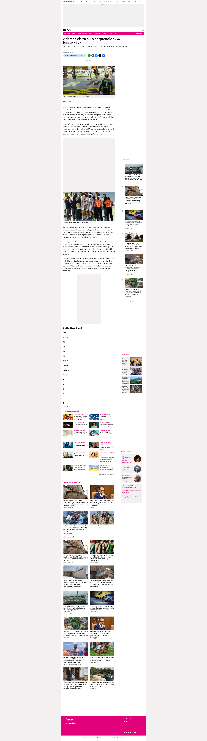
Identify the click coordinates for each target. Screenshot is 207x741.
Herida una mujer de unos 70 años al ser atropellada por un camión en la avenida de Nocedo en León (102, 608)
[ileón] (74, 719)
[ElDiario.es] (137, 33)
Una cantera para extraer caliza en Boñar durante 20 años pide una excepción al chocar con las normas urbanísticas (101, 583)
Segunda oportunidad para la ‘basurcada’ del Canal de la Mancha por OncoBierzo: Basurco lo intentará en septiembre (75, 659)
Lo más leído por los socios (71, 482)
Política (73, 33)
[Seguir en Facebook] (128, 732)
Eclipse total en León (138, 1)
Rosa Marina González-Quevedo (127, 461)
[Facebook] (92, 55)
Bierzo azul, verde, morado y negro (130, 496)
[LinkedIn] (103, 55)
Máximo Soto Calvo (127, 482)
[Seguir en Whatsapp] (139, 732)
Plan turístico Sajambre (85, 1)
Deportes (65, 406)
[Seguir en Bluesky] (124, 732)
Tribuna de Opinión (126, 451)
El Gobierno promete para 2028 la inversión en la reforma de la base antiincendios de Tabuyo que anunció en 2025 (101, 557)
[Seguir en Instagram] (132, 732)
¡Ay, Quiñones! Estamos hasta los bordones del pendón (126, 478)
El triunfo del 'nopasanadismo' (100, 526)
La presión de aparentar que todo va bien (126, 457)
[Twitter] (99, 55)
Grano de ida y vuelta (77, 1)
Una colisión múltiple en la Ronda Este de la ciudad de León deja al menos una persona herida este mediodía (74, 608)
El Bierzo (104, 33)
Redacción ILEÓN (94, 562)
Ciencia (90, 33)
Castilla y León (112, 33)
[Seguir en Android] (124, 721)
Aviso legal (110, 737)
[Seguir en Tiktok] (137, 732)
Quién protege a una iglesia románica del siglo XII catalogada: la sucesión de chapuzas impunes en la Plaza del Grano (75, 503)
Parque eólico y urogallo (101, 1)
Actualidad (67, 33)
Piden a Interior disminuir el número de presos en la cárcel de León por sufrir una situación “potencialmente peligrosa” (74, 583)
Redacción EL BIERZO (68, 533)
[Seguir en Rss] (142, 732)
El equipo (94, 737)
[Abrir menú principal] (143, 30)
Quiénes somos (86, 737)
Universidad (97, 33)
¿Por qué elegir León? (127, 485)
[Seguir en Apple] (126, 721)
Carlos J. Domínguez (68, 507)
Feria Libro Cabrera (109, 1)
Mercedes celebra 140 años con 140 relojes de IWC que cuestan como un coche (125, 389)
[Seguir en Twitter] (126, 732)
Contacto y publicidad (119, 737)
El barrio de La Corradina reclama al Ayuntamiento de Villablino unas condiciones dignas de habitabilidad (75, 633)
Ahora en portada (68, 537)
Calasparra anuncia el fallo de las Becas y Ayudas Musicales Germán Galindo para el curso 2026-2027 (125, 361)
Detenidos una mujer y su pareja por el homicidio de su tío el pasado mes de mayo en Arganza (102, 684)
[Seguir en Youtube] (135, 732)
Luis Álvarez (66, 637)
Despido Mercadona (117, 1)
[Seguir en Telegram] (130, 732)
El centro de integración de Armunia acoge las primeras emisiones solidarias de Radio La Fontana (102, 659)
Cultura (79, 33)
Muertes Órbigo (93, 1)
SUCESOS (123, 1)
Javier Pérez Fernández (95, 527)
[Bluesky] (96, 55)
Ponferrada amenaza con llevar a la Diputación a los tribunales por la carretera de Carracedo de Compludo (101, 503)
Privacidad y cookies (101, 737)
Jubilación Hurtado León (130, 1)
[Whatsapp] (89, 55)
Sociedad (84, 33)
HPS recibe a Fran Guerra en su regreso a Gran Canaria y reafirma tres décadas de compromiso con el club (125, 371)
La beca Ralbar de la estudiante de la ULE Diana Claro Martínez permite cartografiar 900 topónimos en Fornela (75, 528)
